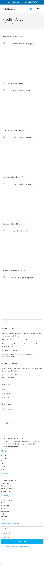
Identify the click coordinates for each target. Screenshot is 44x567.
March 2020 (6, 393)
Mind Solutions (7, 409)
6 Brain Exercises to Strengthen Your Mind (15, 340)
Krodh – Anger (9, 23)
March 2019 (6, 397)
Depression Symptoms (9, 350)
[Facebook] (3, 552)
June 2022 (5, 389)
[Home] (2, 23)
